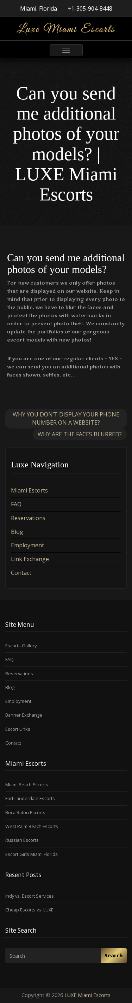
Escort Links (17, 729)
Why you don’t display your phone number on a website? (66, 418)
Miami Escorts (29, 490)
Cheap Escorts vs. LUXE (29, 909)
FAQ (16, 504)
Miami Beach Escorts (26, 784)
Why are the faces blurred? (80, 434)
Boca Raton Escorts (25, 812)
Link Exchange (30, 559)
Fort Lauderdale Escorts (30, 798)
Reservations (28, 518)
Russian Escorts (22, 840)
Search (114, 955)
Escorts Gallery (21, 645)
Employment (27, 545)
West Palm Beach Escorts (31, 826)
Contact (21, 573)
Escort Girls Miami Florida (31, 854)
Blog (17, 532)
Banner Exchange (23, 715)
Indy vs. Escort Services (29, 896)
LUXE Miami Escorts (87, 995)
